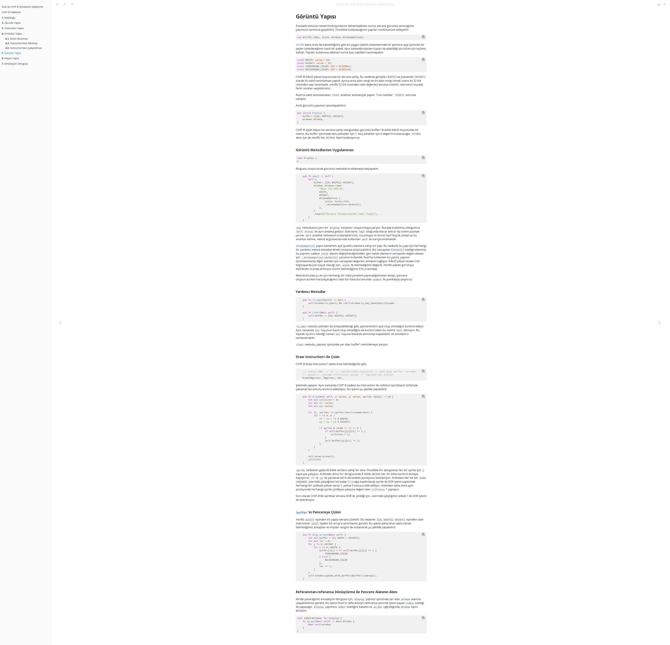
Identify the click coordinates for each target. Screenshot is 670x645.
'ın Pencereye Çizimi (319, 512)
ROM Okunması (16, 38)
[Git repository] (664, 4)
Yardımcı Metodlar (311, 291)
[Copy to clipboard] (423, 36)
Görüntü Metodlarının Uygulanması (325, 150)
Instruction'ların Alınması (21, 43)
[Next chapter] (659, 322)
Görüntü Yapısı (11, 53)
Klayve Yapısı (10, 58)
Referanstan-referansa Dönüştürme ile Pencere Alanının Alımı (346, 592)
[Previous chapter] (60, 322)
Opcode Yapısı (11, 22)
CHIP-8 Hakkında (11, 12)
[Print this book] (659, 4)
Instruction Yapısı (13, 28)
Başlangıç (8, 17)
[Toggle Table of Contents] (57, 4)
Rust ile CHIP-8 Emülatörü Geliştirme (22, 6)
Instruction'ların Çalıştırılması (23, 48)
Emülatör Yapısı (12, 33)
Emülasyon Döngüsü (15, 63)
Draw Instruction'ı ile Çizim (318, 357)
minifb (300, 45)
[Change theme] (65, 4)
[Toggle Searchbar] (72, 4)
